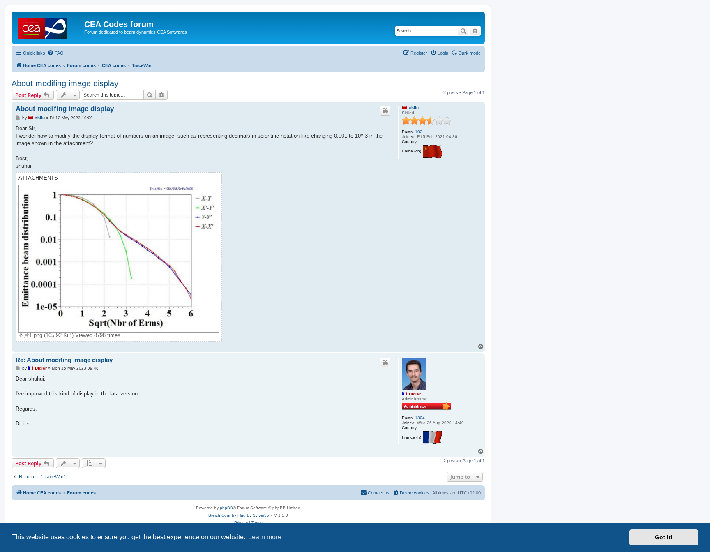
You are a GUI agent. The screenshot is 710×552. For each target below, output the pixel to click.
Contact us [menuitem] (379, 492)
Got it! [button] (664, 537)
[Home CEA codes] (49, 27)
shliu (414, 108)
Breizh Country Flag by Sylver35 (238, 515)
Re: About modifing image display (64, 359)
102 (418, 131)
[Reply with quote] (385, 110)
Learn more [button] (264, 537)
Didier (415, 394)
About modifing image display (65, 83)
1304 (420, 418)
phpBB (226, 508)
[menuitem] (55, 53)
